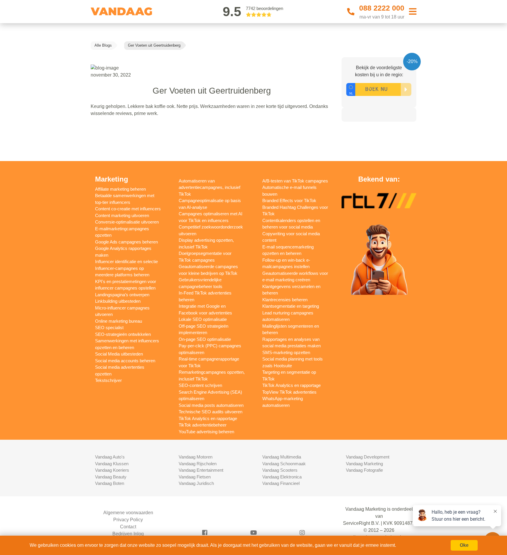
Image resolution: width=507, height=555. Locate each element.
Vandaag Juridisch (196, 483)
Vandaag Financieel (281, 483)
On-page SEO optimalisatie (205, 339)
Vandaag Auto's (110, 456)
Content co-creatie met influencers (128, 208)
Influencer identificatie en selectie (126, 261)
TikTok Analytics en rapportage (208, 418)
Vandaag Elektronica (282, 476)
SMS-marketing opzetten (286, 352)
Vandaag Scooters (280, 470)
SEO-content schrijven (200, 385)
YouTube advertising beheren (206, 431)
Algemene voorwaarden (128, 512)
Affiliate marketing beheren (120, 189)
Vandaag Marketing (364, 463)
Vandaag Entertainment (201, 470)
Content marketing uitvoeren (122, 215)
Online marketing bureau (118, 321)
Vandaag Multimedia (281, 456)
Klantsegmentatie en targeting (290, 306)
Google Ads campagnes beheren (126, 241)
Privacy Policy (128, 519)
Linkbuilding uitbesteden (118, 301)
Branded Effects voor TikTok (289, 200)
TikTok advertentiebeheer (203, 424)
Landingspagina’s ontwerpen (122, 294)
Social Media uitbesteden (119, 353)
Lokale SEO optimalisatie (203, 319)
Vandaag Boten (109, 483)
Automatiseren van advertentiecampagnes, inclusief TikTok (209, 187)
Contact (128, 526)
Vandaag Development (367, 456)
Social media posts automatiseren (211, 405)
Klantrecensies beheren (284, 299)
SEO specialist (109, 327)
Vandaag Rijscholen (198, 463)
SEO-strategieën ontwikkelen (123, 334)
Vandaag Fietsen (195, 476)
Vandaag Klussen (112, 463)
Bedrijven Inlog (128, 533)
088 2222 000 (381, 8)
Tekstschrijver (108, 380)
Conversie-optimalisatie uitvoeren (127, 221)
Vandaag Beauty (110, 476)
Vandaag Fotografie (364, 470)
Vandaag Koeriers (112, 470)
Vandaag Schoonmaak (284, 463)
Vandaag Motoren (195, 456)
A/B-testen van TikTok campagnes (295, 180)
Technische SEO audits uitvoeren (210, 411)
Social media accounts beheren (125, 360)
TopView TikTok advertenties (289, 392)
